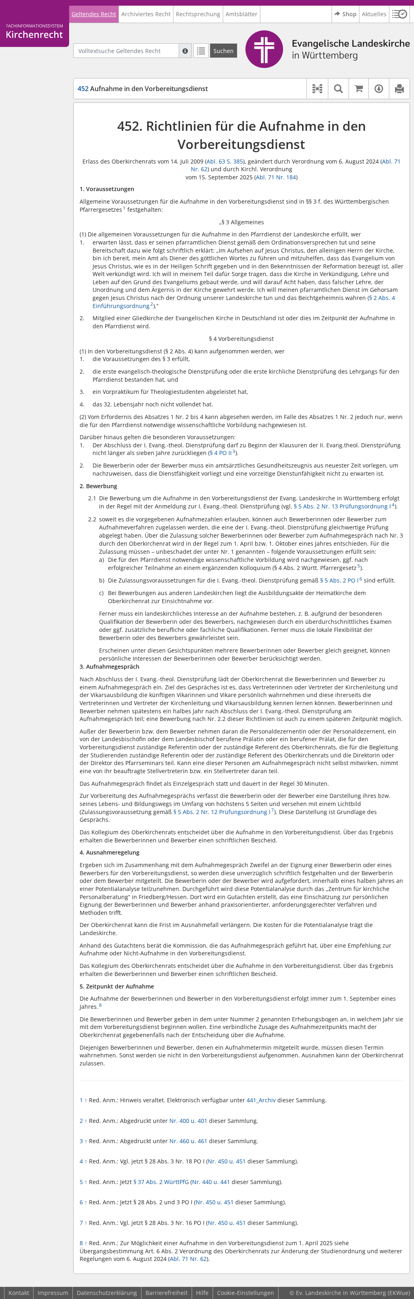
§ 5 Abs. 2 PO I (339, 580)
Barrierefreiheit (167, 1293)
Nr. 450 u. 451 (227, 1161)
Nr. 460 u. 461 (188, 1141)
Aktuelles (374, 14)
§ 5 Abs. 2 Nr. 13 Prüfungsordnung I (342, 506)
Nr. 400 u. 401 (188, 1121)
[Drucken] (399, 89)
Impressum (53, 1293)
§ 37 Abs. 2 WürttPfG (161, 1182)
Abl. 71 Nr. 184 (276, 177)
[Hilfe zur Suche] (185, 50)
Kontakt (18, 1293)
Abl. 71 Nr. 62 (188, 1259)
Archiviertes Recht (146, 14)
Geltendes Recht (94, 14)
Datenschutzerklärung (107, 1293)
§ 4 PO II (221, 453)
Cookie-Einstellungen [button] (245, 1293)
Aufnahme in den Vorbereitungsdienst (143, 88)
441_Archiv (261, 1100)
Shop (349, 14)
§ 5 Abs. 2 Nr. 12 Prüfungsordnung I (221, 812)
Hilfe (202, 1293)
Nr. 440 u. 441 (211, 1182)
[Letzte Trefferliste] (201, 50)
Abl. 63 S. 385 (225, 161)
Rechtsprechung (198, 14)
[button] (399, 14)
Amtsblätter (242, 14)
